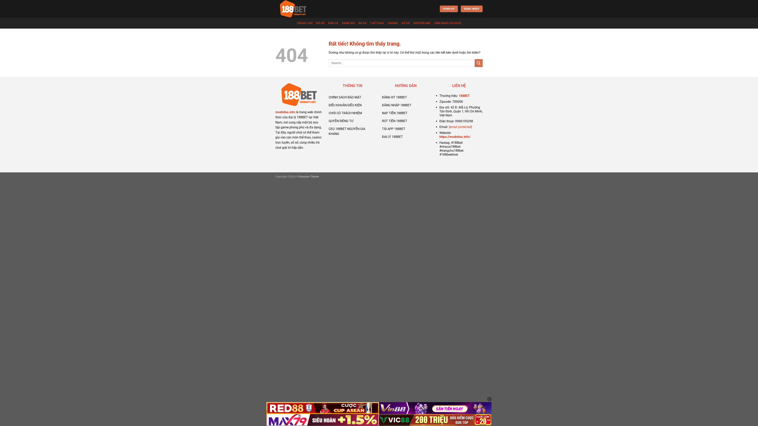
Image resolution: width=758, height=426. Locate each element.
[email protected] (460, 127)
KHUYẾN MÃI (422, 23)
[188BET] (295, 9)
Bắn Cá (333, 23)
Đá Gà (362, 23)
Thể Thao (377, 23)
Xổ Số (406, 23)
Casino (393, 23)
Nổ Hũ (320, 23)
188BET (464, 96)
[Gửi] (479, 63)
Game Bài (348, 23)
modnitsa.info (285, 112)
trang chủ (305, 23)
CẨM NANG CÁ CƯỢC (448, 23)
